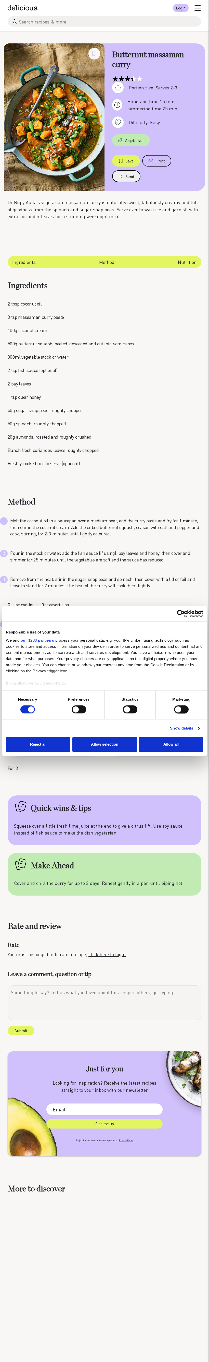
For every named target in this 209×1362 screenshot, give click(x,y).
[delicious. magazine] (23, 7)
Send (129, 176)
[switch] (79, 709)
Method (106, 262)
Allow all (171, 744)
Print (160, 160)
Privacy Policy (126, 1140)
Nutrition (187, 262)
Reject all (38, 744)
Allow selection (104, 744)
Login (181, 7)
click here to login (107, 954)
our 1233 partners (37, 640)
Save (129, 160)
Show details (181, 728)
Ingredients (24, 262)
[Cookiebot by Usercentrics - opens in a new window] (181, 613)
